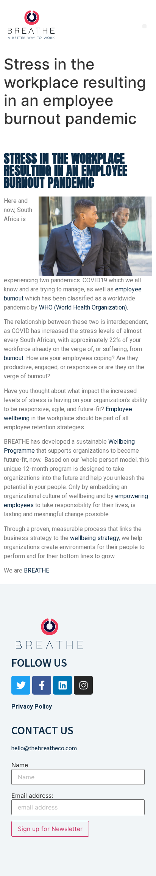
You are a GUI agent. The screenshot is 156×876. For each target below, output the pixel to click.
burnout (13, 358)
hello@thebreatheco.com (44, 747)
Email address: (32, 795)
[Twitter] (20, 685)
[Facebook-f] (41, 685)
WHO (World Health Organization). (83, 307)
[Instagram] (83, 685)
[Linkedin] (62, 685)
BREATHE (36, 570)
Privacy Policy (31, 706)
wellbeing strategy (94, 538)
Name (19, 765)
